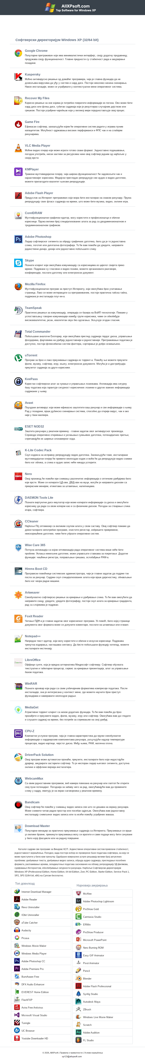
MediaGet (31, 707)
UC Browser (28, 1030)
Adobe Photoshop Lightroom (98, 901)
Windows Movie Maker (34, 945)
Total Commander (37, 331)
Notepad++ (33, 636)
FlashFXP (27, 999)
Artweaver (32, 592)
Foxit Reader (34, 616)
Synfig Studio (90, 994)
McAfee (87, 893)
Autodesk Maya (91, 1001)
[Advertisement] (72, 25)
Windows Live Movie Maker (98, 1017)
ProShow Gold (91, 909)
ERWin (87, 924)
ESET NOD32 (34, 426)
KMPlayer (32, 169)
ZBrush (87, 1009)
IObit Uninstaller (30, 915)
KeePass (31, 379)
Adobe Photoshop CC (33, 961)
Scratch (87, 1025)
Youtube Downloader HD (35, 1038)
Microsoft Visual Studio (34, 1015)
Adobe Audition (91, 1032)
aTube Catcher (30, 922)
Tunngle (26, 1023)
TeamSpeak (33, 307)
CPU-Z (29, 731)
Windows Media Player (34, 953)
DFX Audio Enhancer (33, 984)
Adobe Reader (29, 899)
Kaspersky (32, 74)
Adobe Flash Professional (97, 986)
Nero (28, 474)
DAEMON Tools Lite (39, 497)
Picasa (25, 938)
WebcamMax (34, 778)
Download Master (37, 826)
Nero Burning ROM (93, 947)
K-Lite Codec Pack (38, 450)
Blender (87, 978)
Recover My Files (37, 98)
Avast (29, 402)
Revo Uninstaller (30, 907)
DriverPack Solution (39, 754)
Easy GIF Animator (93, 955)
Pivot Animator (91, 963)
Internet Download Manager (36, 891)
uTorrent (31, 355)
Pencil (86, 971)
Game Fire (32, 121)
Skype (29, 260)
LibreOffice (33, 660)
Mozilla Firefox (35, 284)
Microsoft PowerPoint (94, 940)
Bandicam (32, 802)
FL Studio (88, 1040)
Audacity (26, 930)
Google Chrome (36, 50)
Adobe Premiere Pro (33, 969)
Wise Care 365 (35, 545)
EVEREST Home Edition (35, 992)
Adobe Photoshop (38, 236)
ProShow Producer (93, 932)
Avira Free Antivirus (32, 1007)
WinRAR (31, 683)
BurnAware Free (30, 976)
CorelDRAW (33, 213)
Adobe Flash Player (39, 193)
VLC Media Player (37, 145)
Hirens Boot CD (36, 568)
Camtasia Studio (92, 916)
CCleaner (31, 521)
